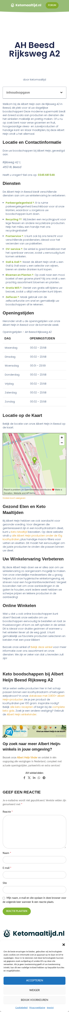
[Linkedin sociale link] (34, 778)
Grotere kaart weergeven (14, 498)
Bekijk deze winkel (41, 647)
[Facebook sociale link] (24, 778)
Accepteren (34, 980)
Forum (52, 5)
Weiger (34, 990)
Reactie (8, 811)
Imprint (50, 1008)
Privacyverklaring (37, 1008)
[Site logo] (26, 5)
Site (5, 883)
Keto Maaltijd (19, 532)
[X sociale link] (29, 778)
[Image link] (34, 934)
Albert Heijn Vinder (27, 757)
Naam (7, 853)
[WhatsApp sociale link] (39, 778)
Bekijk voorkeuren (34, 1000)
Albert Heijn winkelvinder (21, 714)
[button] (63, 944)
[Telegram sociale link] (44, 778)
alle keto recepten (21, 707)
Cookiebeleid (21, 1008)
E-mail (7, 867)
